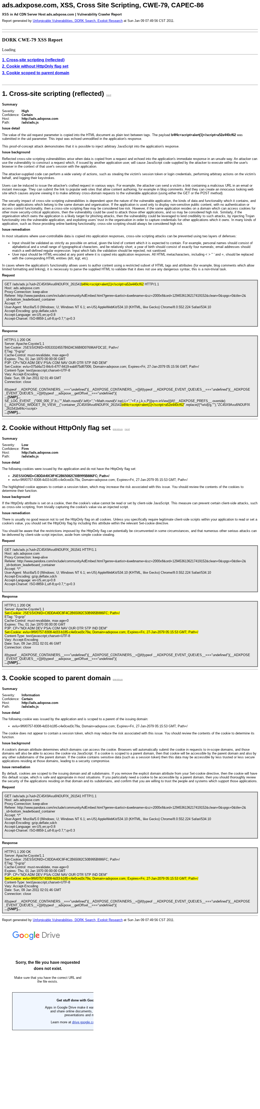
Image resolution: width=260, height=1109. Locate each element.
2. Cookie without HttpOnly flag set (35, 66)
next (108, 95)
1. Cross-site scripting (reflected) (33, 60)
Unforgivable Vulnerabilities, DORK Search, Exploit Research (78, 21)
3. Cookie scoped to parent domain (35, 73)
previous (118, 429)
